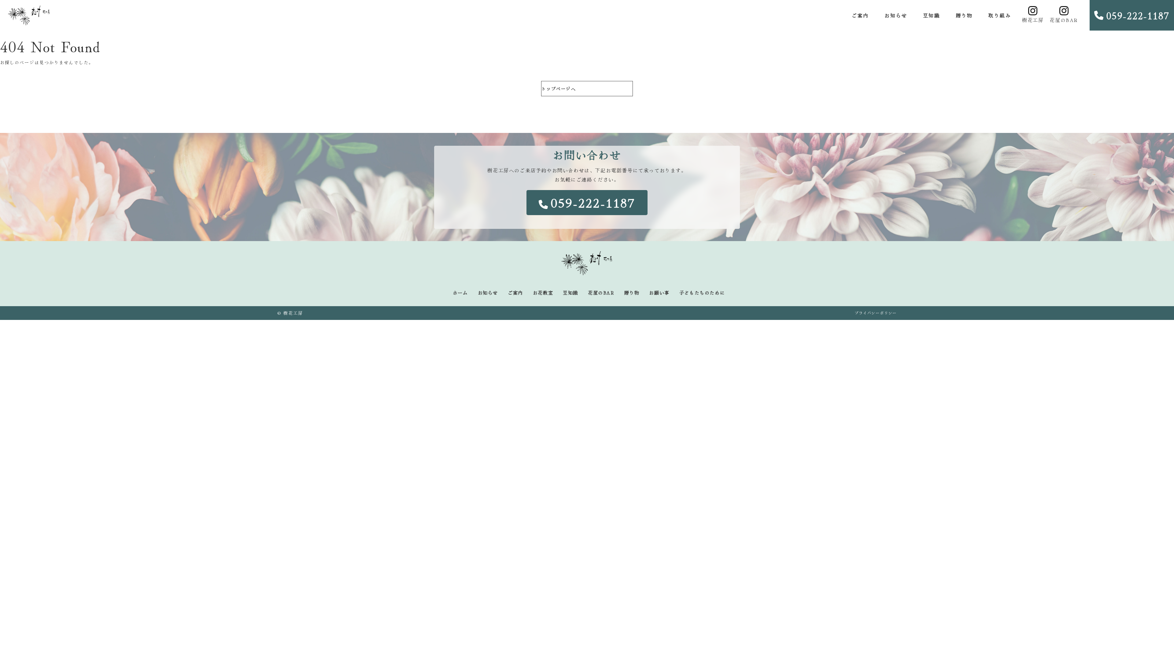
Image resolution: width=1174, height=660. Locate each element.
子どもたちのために (702, 292)
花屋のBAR (1064, 20)
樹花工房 (1032, 20)
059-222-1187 (1137, 15)
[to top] (1153, 645)
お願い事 (659, 292)
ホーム (460, 292)
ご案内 (860, 15)
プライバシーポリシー (876, 312)
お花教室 (543, 292)
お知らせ (895, 15)
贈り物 (964, 15)
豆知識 (931, 15)
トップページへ (558, 89)
